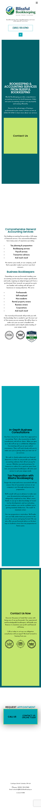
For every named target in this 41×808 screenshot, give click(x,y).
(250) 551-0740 (21, 28)
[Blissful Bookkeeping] (20, 11)
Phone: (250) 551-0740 (20, 787)
